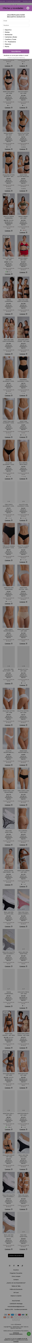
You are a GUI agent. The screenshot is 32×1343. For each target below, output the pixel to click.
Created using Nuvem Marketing (16, 57)
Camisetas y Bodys (11, 37)
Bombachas (8, 34)
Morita (7, 46)
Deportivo (8, 30)
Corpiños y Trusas (10, 39)
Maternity (8, 44)
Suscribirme (16, 51)
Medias (7, 32)
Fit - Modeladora (10, 42)
